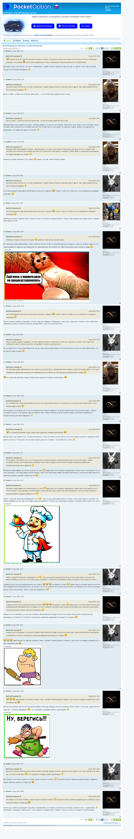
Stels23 (10, 208)
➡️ (34, 40)
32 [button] (104, 48)
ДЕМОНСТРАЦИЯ (44, 26)
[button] (86, 48)
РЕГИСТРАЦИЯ (68, 26)
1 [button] (93, 48)
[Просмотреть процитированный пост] (21, 56)
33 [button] (107, 48)
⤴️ (17, 40)
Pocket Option (6, 825)
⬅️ (26, 40)
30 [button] (99, 48)
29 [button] (97, 48)
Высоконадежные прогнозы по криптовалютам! (22, 46)
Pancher (10, 84)
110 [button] (112, 48)
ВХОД (87, 26)
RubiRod (11, 56)
